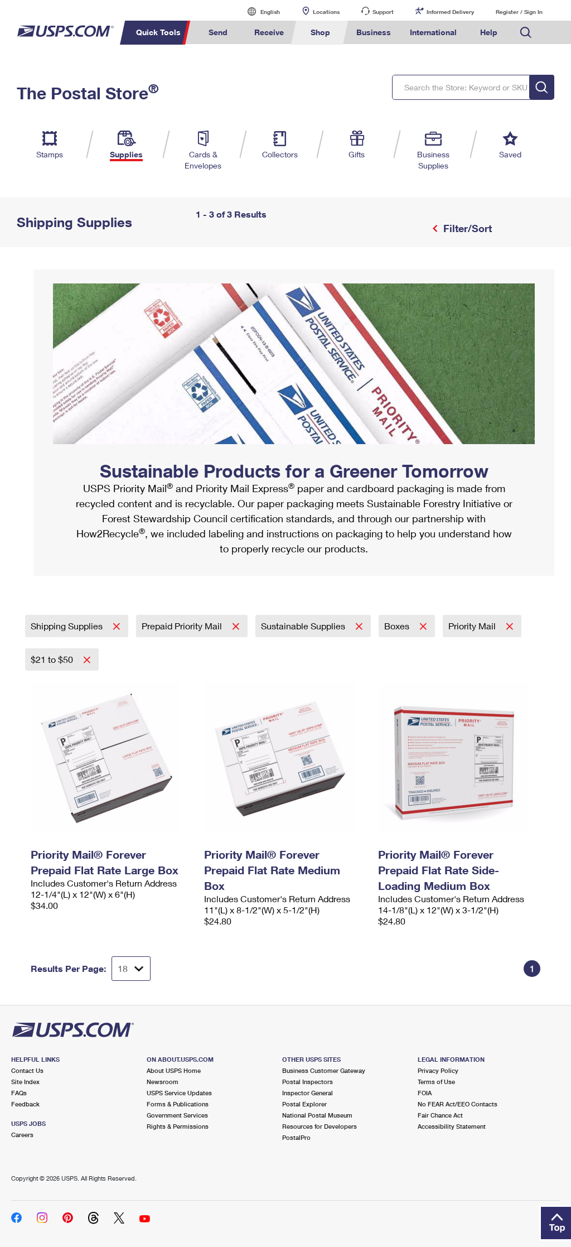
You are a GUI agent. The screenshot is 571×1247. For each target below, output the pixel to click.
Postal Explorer (304, 1104)
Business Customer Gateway (323, 1070)
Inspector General (307, 1092)
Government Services (177, 1115)
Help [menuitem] (488, 32)
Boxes (398, 625)
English (259, 11)
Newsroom (162, 1081)
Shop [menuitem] (320, 32)
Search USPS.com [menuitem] (526, 33)
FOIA (425, 1092)
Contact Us (27, 1070)
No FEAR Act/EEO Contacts (457, 1104)
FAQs (19, 1092)
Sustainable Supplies (304, 625)
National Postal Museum (317, 1115)
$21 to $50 (53, 659)
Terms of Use (436, 1081)
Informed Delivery (450, 11)
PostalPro (296, 1137)
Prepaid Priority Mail (183, 625)
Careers (22, 1134)
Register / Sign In (519, 11)
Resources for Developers (319, 1126)
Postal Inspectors (307, 1081)
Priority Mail (473, 625)
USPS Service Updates (179, 1092)
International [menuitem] (433, 32)
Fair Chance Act (440, 1115)
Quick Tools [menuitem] (158, 32)
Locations (326, 11)
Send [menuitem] (218, 32)
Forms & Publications (178, 1104)
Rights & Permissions (178, 1126)
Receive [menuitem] (269, 32)
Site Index (25, 1081)
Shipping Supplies (68, 625)
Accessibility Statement (452, 1126)
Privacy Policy (438, 1070)
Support (383, 11)
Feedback (25, 1104)
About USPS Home (174, 1070)
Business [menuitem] (373, 32)
